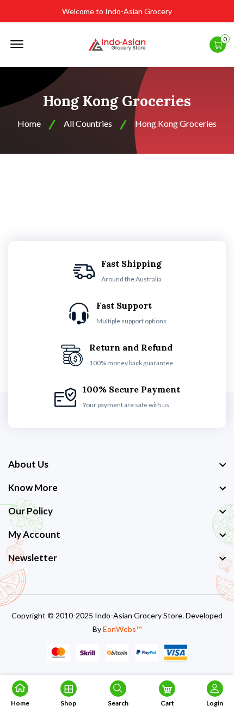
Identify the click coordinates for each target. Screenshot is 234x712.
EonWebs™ (122, 629)
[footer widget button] (117, 464)
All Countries (88, 123)
